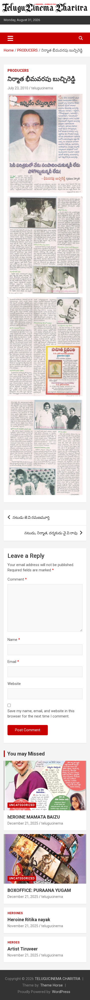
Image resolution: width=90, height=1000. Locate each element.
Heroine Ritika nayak (29, 919)
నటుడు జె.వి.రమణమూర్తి (31, 517)
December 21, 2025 (23, 823)
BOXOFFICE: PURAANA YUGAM (39, 890)
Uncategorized (21, 805)
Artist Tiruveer (23, 948)
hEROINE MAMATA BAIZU (34, 817)
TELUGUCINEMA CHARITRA (57, 978)
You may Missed (26, 754)
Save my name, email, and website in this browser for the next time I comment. (41, 713)
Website (14, 683)
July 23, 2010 (18, 88)
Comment (17, 579)
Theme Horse (51, 985)
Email (13, 661)
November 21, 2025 (23, 926)
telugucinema (42, 88)
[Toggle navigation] (10, 38)
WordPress (61, 991)
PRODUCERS (18, 71)
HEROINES (15, 913)
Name (14, 639)
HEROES (14, 942)
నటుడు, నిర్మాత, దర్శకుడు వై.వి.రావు (51, 533)
